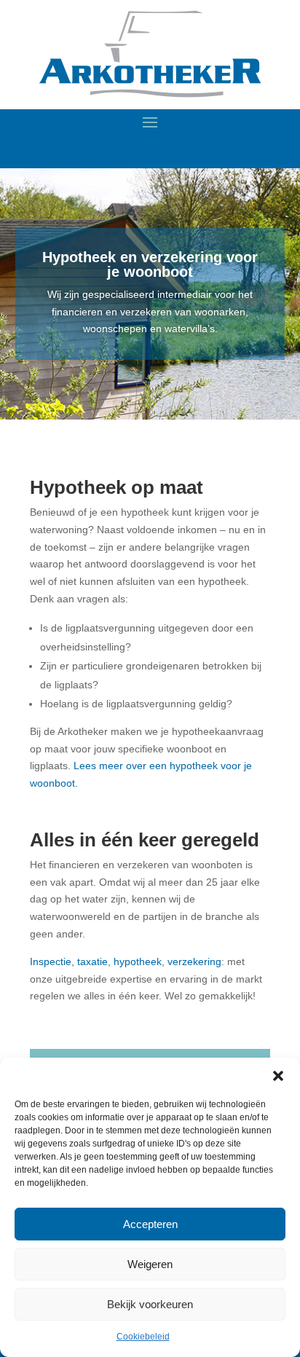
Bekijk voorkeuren (150, 1304)
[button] (278, 1076)
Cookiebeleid (143, 1337)
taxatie (92, 961)
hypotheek (138, 961)
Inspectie (50, 961)
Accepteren (150, 1224)
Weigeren (150, 1264)
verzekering (194, 961)
